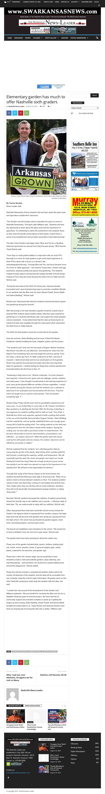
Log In (96, 2)
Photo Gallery (50, 38)
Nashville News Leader (16, 106)
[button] (97, 38)
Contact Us (65, 2)
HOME (57, 2)
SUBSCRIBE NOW (86, 2)
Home (10, 38)
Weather (64, 38)
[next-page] (65, 705)
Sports (27, 38)
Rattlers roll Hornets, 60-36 (53, 675)
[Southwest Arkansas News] (52, 21)
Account (74, 2)
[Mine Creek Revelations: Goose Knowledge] (36, 716)
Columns (36, 38)
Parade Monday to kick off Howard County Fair (57, 727)
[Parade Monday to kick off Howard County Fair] (57, 716)
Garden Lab (16, 651)
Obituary (74, 755)
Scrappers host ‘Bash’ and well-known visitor (15, 726)
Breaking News (12, 722)
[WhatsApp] (26, 113)
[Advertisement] (52, 60)
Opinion (30, 722)
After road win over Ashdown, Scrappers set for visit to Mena (19, 677)
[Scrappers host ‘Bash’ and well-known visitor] (15, 716)
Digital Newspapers (78, 38)
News (73, 763)
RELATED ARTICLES (14, 706)
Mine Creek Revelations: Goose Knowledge (34, 727)
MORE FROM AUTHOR (32, 706)
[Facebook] (99, 5)
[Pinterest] (20, 113)
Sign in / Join (48, 2)
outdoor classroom (50, 651)
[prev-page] (62, 705)
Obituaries (18, 38)
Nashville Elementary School (31, 651)
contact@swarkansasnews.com (18, 773)
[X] (14, 113)
